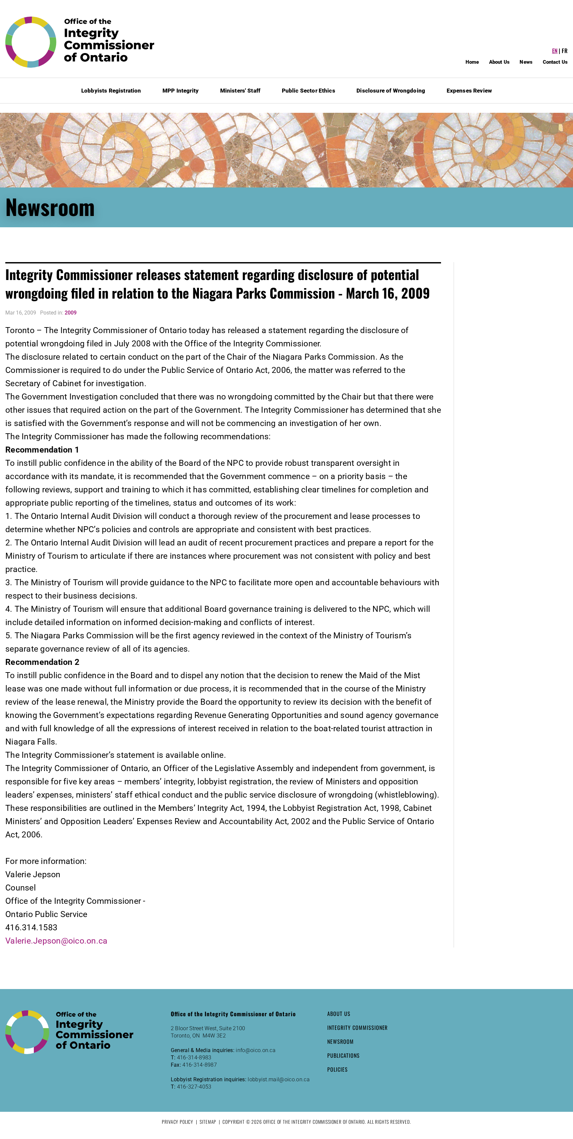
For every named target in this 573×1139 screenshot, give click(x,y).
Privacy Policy (177, 1121)
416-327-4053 (194, 1087)
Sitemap (208, 1121)
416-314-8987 (199, 1065)
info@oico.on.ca (256, 1050)
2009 (71, 313)
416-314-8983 (194, 1057)
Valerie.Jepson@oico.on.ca (56, 941)
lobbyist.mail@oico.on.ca (279, 1079)
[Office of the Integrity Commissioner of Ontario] (80, 42)
